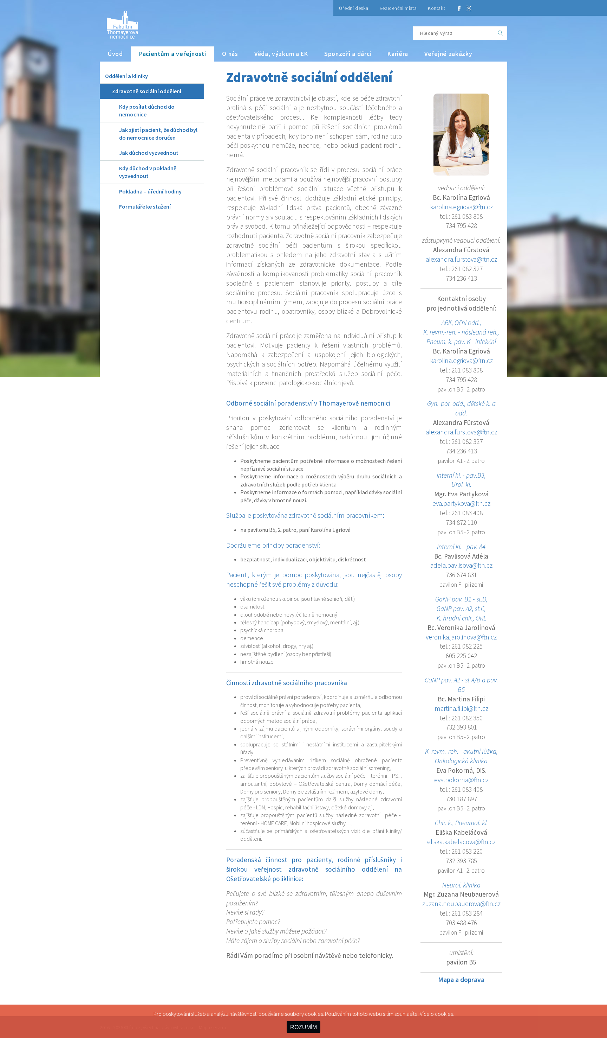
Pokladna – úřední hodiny (150, 191)
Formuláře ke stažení (145, 206)
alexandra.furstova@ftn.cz (461, 259)
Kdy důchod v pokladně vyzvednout (147, 172)
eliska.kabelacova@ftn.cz (461, 842)
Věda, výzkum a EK (281, 54)
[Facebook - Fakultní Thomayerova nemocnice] (459, 8)
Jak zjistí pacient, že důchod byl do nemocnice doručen (158, 133)
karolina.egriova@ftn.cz (461, 207)
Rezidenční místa (398, 8)
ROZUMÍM (303, 1027)
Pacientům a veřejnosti (172, 54)
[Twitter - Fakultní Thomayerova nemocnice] (469, 8)
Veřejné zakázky (448, 54)
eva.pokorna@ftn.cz (461, 780)
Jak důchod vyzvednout (148, 152)
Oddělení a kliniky (126, 75)
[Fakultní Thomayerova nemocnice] (119, 22)
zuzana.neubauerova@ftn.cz (461, 903)
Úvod (115, 54)
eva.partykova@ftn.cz (461, 503)
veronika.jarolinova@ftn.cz (461, 637)
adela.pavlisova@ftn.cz (461, 565)
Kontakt (436, 8)
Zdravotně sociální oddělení (146, 91)
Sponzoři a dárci (347, 54)
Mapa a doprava (461, 979)
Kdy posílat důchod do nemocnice (147, 110)
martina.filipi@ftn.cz (461, 708)
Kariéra (397, 54)
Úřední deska (353, 8)
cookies (444, 1013)
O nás (230, 54)
